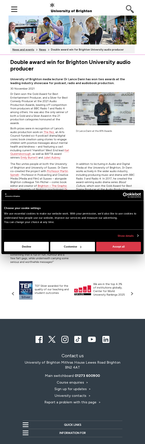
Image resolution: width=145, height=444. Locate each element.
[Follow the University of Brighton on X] (52, 339)
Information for (72, 433)
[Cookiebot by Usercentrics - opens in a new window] (125, 195)
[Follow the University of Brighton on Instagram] (64, 339)
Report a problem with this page (70, 402)
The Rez (49, 132)
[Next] (131, 293)
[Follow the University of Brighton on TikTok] (77, 339)
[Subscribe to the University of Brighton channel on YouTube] (91, 339)
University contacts (70, 395)
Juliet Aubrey (52, 157)
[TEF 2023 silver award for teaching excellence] (26, 290)
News (42, 49)
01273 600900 (87, 376)
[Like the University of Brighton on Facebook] (39, 339)
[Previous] (13, 293)
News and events (23, 49)
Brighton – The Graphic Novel (38, 187)
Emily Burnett (29, 157)
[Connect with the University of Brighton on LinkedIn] (105, 339)
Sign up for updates (71, 389)
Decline (26, 246)
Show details (126, 235)
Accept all (118, 246)
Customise (70, 246)
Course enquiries (71, 382)
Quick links (72, 425)
